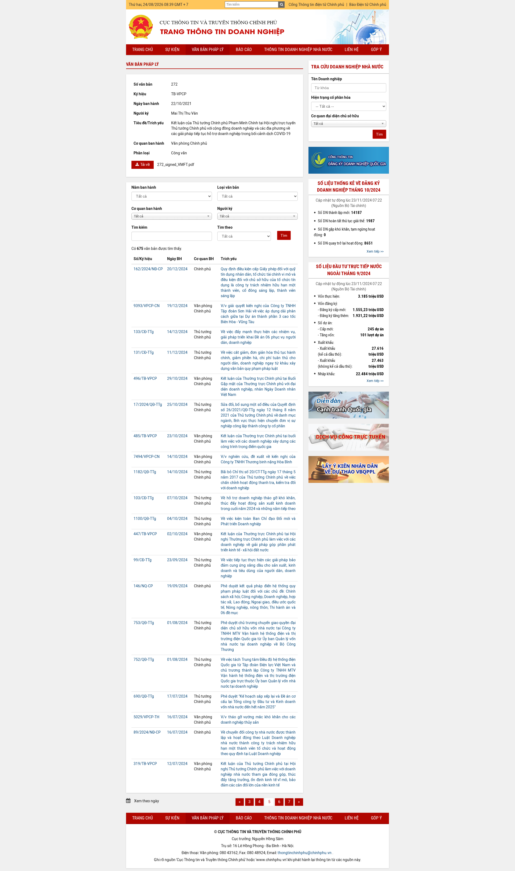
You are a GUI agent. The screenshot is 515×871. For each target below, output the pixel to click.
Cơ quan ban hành (146, 208)
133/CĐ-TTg (144, 332)
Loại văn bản (228, 187)
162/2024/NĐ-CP (148, 269)
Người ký (224, 208)
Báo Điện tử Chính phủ (367, 4)
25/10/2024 (177, 404)
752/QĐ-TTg (144, 659)
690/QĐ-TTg (144, 696)
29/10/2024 (177, 378)
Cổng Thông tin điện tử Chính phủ (316, 4)
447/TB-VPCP (145, 534)
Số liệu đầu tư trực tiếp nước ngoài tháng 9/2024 (349, 270)
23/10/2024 (177, 436)
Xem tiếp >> (375, 251)
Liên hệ (352, 49)
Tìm (284, 235)
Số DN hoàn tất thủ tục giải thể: (346, 220)
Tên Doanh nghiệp (326, 79)
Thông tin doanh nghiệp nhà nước (298, 49)
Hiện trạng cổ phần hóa (331, 97)
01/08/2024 (177, 623)
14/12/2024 (177, 332)
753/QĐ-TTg (144, 623)
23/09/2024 (177, 560)
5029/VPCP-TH (146, 717)
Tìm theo (225, 227)
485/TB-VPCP (145, 436)
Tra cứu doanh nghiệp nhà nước (347, 67)
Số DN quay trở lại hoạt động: (345, 243)
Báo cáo (244, 49)
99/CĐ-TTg (143, 560)
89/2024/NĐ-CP (147, 732)
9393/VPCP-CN (147, 306)
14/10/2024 (177, 456)
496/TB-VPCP (145, 378)
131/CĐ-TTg (144, 352)
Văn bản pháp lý (207, 49)
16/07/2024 (177, 717)
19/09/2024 (177, 586)
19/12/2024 (177, 306)
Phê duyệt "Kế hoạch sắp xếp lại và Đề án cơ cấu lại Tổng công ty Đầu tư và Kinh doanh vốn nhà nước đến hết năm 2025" (258, 701)
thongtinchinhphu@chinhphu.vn (305, 853)
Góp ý (376, 49)
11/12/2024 (177, 352)
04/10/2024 (177, 518)
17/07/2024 (177, 696)
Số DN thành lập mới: (340, 212)
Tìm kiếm (139, 227)
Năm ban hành (143, 187)
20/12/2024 (177, 269)
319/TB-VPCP (145, 763)
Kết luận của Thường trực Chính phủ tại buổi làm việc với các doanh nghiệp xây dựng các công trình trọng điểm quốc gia (258, 441)
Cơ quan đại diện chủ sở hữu (335, 116)
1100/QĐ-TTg (145, 518)
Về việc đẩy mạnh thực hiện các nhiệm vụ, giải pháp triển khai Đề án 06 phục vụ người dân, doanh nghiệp (258, 337)
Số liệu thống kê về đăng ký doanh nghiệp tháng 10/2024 (348, 186)
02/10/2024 (177, 534)
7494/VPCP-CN (147, 456)
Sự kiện (172, 49)
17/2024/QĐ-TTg (148, 404)
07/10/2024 (177, 498)
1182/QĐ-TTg (145, 472)
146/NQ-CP (143, 586)
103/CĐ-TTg (144, 498)
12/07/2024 (177, 763)
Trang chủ (142, 49)
